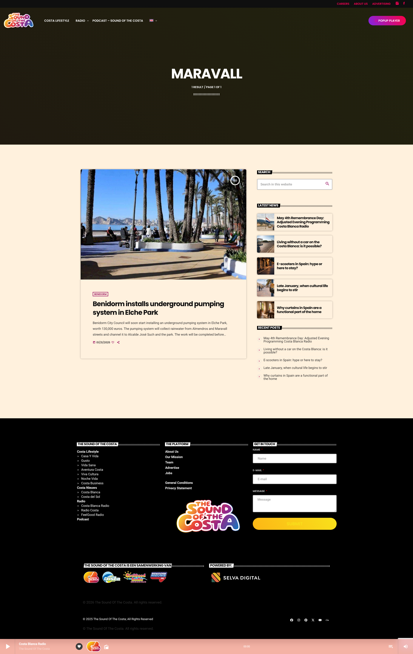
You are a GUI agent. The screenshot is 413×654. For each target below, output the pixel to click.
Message (259, 491)
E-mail (257, 470)
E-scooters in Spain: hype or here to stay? (299, 265)
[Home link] (18, 20)
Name (257, 450)
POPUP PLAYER (387, 20)
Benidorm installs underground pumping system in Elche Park (158, 308)
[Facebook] (404, 3)
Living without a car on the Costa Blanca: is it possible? (299, 244)
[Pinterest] (306, 620)
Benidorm (100, 294)
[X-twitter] (313, 620)
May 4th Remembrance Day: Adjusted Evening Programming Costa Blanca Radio (303, 222)
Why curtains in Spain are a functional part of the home (299, 309)
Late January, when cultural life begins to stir (302, 287)
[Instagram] (397, 3)
